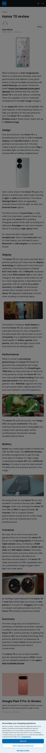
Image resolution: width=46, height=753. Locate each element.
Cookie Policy (26, 737)
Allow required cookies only (23, 746)
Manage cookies (23, 750)
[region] (23, 736)
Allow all (23, 741)
